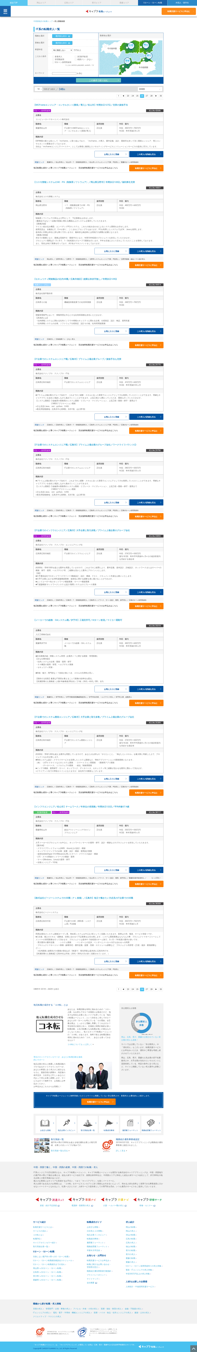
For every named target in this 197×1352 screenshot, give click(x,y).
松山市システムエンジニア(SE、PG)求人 (104, 162)
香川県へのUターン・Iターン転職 (47, 1276)
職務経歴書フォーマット (97, 1246)
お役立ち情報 (92, 1227)
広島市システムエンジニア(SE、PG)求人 (104, 425)
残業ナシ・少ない (84, 59)
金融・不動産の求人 (133, 1309)
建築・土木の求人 (142, 1313)
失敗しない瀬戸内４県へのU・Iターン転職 (50, 1256)
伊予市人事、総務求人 (124, 697)
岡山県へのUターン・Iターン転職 (47, 1268)
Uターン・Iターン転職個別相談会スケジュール (52, 1260)
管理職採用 (59, 59)
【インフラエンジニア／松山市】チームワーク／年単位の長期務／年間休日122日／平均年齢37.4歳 (81, 806)
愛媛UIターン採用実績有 (130, 162)
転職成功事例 (92, 1239)
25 (137, 96)
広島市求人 (60, 425)
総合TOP (14, 3)
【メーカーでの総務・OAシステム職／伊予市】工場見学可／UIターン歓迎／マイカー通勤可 (78, 620)
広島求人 (50, 339)
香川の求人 (130, 1254)
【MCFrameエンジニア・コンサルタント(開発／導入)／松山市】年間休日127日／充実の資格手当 (81, 105)
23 (128, 96)
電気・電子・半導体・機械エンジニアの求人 (72, 1313)
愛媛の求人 (130, 1262)
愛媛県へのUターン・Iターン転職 (47, 1280)
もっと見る (155, 878)
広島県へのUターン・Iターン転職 (47, 1272)
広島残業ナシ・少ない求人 (65, 339)
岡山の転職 (130, 1227)
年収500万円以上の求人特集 (138, 1274)
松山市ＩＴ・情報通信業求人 (76, 162)
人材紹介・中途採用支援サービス (140, 1287)
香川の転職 (130, 1250)
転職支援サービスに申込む (179, 11)
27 (147, 96)
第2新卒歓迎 (82, 56)
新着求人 (58, 56)
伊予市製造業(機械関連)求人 (76, 697)
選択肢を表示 (61, 36)
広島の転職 (130, 1239)
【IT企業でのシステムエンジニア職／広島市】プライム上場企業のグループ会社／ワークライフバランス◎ (85, 444)
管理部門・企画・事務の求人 (58, 1309)
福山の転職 (130, 1246)
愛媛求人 (50, 162)
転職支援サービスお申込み (98, 1260)
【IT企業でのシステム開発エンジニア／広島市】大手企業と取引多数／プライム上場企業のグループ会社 (84, 717)
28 (151, 96)
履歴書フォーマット (95, 1243)
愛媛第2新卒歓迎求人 (136, 878)
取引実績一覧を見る (59, 1151)
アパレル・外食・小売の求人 (85, 1309)
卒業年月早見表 (93, 1250)
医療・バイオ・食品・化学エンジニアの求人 (112, 1313)
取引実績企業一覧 (40, 1246)
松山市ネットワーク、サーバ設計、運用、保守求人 (108, 878)
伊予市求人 (60, 697)
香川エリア (96, 3)
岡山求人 (50, 259)
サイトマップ (92, 1279)
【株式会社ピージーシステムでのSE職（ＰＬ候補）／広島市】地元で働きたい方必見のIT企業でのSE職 (83, 898)
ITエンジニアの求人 (41, 1313)
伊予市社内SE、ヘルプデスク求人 (101, 697)
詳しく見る (120, 1151)
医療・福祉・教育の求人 (111, 1309)
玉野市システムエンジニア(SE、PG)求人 (104, 259)
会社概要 (90, 1283)
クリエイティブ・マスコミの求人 (47, 1316)
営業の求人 (37, 1309)
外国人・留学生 (182, 3)
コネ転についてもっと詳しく (80, 1044)
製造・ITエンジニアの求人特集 (139, 1270)
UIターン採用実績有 (63, 62)
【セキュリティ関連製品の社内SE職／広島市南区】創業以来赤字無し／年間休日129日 (75, 279)
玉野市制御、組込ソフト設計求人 (133, 259)
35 (161, 96)
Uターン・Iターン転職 (153, 3)
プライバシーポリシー (96, 1275)
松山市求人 (60, 162)
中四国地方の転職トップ (43, 21)
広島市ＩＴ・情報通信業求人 (76, 425)
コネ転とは (37, 1235)
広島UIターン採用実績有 (130, 425)
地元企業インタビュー (96, 1235)
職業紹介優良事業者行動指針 (99, 1271)
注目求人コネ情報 (94, 1231)
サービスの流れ (39, 1231)
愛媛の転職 (130, 1258)
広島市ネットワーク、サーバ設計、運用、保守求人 (108, 600)
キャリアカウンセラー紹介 (44, 1243)
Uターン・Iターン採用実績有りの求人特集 (143, 1266)
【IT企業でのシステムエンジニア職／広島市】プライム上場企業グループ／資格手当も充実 (77, 359)
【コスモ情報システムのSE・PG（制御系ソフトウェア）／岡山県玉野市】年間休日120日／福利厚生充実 (84, 182)
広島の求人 (130, 1243)
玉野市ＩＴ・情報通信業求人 (76, 259)
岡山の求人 (130, 1231)
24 (133, 96)
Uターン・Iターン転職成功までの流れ (49, 1264)
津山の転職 (130, 1235)
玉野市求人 (60, 259)
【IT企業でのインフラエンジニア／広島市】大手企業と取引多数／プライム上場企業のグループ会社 (82, 530)
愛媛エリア (124, 3)
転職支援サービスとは (42, 1227)
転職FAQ (36, 1239)
